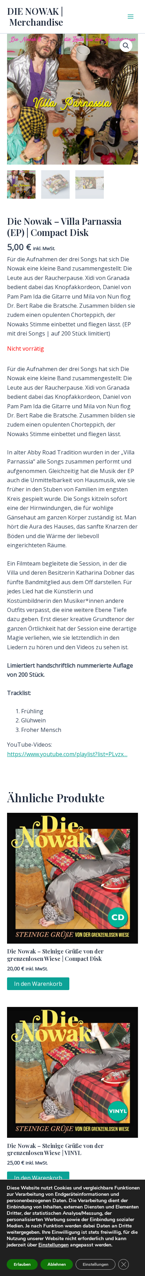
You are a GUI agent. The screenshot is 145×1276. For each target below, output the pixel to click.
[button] (126, 45)
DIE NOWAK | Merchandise (35, 16)
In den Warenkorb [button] (38, 984)
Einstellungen (53, 1245)
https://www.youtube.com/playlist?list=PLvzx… (67, 754)
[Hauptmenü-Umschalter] (130, 16)
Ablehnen (57, 1264)
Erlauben (22, 1264)
